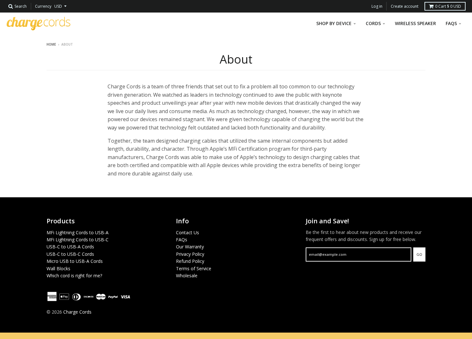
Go (419, 254)
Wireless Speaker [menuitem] (415, 23)
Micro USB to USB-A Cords (75, 261)
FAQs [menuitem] (451, 23)
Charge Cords (77, 312)
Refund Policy (190, 261)
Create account (404, 6)
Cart (448, 6)
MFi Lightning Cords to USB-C (78, 239)
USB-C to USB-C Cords (70, 254)
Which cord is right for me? (74, 275)
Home (51, 44)
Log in (376, 6)
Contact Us (187, 232)
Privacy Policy (190, 254)
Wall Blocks (58, 268)
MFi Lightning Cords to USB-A (78, 232)
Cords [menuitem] (373, 23)
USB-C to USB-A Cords (70, 247)
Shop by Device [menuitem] (334, 23)
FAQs (181, 239)
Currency (43, 6)
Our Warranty (190, 247)
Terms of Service (193, 268)
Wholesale (186, 275)
